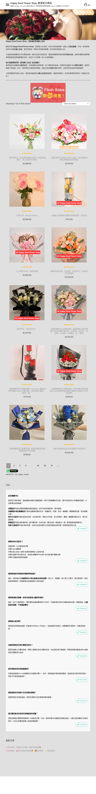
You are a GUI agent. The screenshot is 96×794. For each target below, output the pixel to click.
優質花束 (53, 68)
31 (52, 466)
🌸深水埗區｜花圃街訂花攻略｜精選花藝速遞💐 (23, 747)
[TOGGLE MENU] (7, 4)
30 (45, 466)
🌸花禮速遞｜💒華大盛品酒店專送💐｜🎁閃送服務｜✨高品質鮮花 (30, 751)
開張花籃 (69, 55)
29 (38, 466)
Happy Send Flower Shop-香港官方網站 (31, 3)
